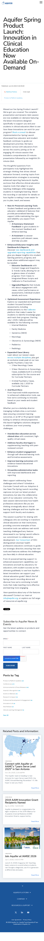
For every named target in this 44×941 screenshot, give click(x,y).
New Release (8, 707)
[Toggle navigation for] (22, 887)
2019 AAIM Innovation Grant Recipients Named (21, 801)
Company (21, 899)
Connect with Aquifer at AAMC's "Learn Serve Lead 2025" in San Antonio (20, 766)
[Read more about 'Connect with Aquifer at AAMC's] (22, 746)
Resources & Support (21, 905)
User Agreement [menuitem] (16, 920)
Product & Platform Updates (13, 681)
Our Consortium (23, 540)
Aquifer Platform (21, 893)
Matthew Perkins (11, 92)
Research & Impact (10, 697)
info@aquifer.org (10, 598)
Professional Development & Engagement (17, 700)
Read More (35, 788)
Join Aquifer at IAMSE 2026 (20, 856)
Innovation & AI (9, 703)
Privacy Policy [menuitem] (27, 920)
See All (5, 715)
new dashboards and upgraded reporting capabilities (21, 251)
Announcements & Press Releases (16, 687)
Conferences (8, 684)
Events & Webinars (10, 694)
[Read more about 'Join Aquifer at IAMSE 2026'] (22, 838)
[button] (41, 2)
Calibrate (31, 309)
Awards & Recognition (11, 690)
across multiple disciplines (19, 357)
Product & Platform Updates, (13, 98)
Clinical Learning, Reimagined (13, 710)
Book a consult (19, 132)
